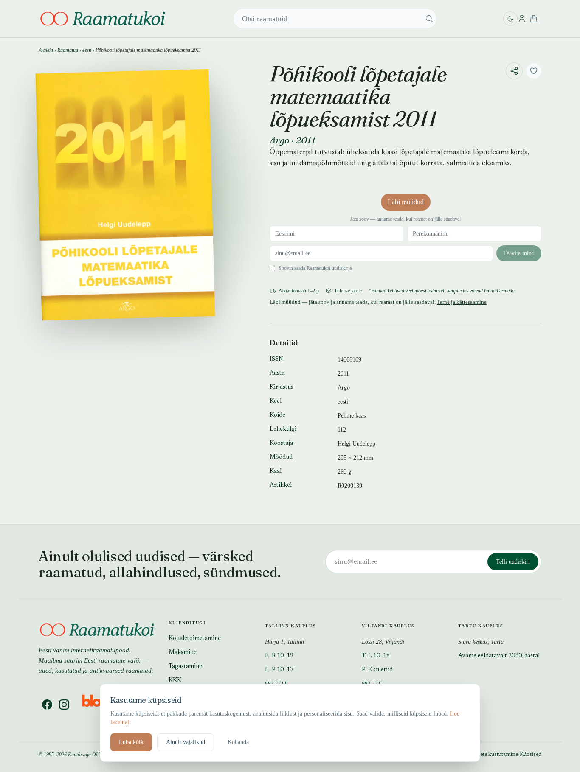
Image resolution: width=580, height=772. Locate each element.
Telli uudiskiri (513, 562)
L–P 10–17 (279, 670)
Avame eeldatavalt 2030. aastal (499, 656)
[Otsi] (429, 18)
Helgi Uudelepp (356, 444)
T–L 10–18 (376, 656)
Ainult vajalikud (185, 742)
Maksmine (183, 653)
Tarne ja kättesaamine (462, 302)
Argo (280, 140)
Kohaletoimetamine (195, 639)
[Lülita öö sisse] (510, 18)
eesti (86, 50)
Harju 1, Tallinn (284, 642)
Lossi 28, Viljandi (383, 642)
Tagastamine (185, 667)
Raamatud (67, 50)
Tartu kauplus (480, 625)
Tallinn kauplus (290, 625)
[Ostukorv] (533, 18)
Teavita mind (519, 253)
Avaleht (46, 50)
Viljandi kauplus (388, 625)
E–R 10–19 (279, 656)
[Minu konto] (522, 18)
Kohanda (238, 742)
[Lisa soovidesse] (533, 71)
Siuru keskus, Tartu (481, 642)
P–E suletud (377, 670)
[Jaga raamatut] (514, 70)
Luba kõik (131, 742)
